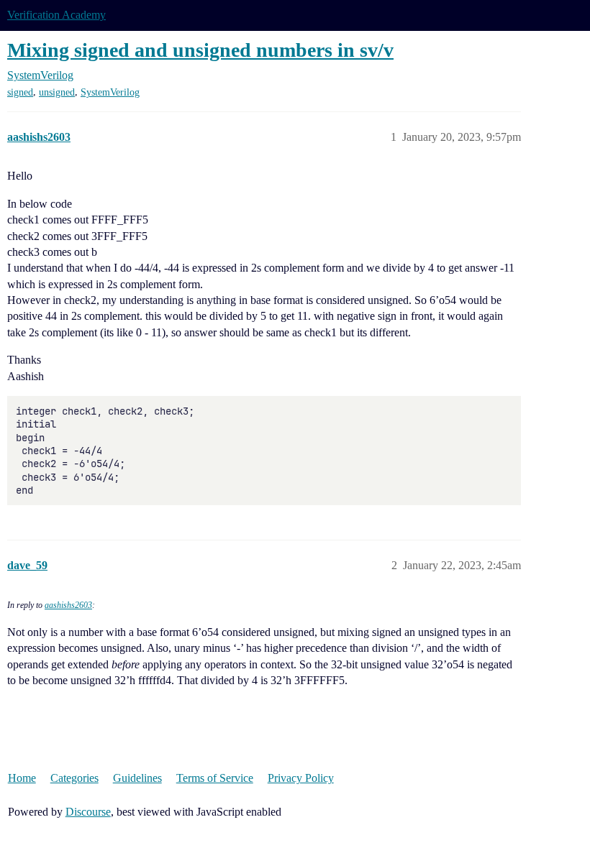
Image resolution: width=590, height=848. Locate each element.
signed (20, 92)
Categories (74, 778)
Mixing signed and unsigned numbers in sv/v (200, 50)
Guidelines (137, 778)
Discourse (88, 812)
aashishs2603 (68, 605)
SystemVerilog (110, 92)
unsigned (57, 92)
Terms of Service (214, 778)
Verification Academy (56, 15)
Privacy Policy (301, 778)
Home (22, 778)
